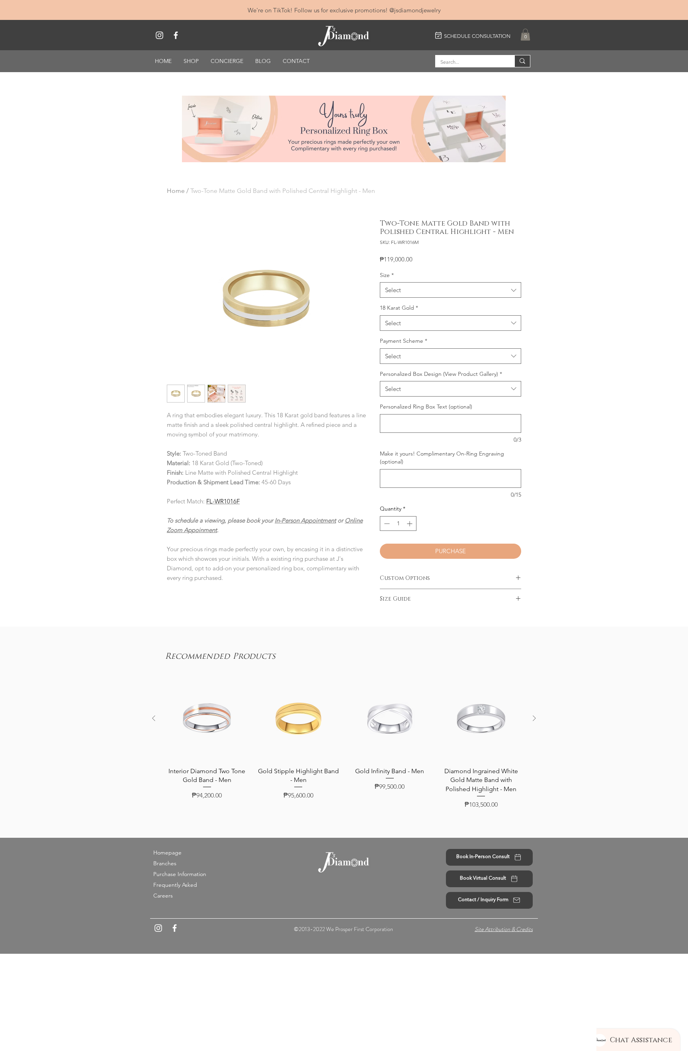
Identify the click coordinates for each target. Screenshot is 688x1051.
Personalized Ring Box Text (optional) (426, 406)
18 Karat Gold (399, 307)
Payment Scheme (403, 340)
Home (176, 190)
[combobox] (450, 290)
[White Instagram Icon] (159, 35)
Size (387, 275)
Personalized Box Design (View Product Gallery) (441, 373)
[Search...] (522, 61)
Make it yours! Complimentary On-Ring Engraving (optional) (442, 457)
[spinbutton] (398, 523)
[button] (525, 35)
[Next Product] (534, 718)
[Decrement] (386, 523)
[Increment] (410, 523)
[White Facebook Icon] (176, 35)
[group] (344, 743)
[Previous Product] (153, 718)
